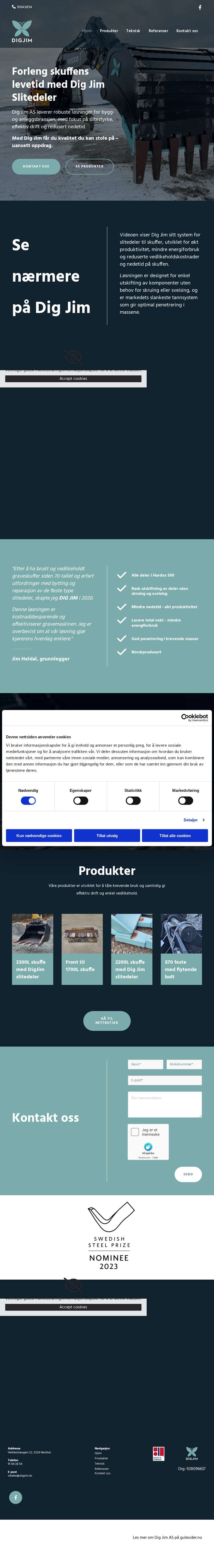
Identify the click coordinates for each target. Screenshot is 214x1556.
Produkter (109, 31)
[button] (36, 167)
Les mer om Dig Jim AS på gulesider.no (167, 1537)
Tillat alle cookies (175, 835)
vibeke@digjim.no (20, 1475)
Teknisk (133, 31)
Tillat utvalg (107, 835)
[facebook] (200, 7)
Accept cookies (73, 378)
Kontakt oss (187, 31)
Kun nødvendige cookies (39, 835)
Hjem (87, 31)
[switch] (80, 801)
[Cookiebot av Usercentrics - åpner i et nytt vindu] (185, 718)
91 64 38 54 (15, 1464)
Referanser (158, 31)
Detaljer (191, 820)
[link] (73, 357)
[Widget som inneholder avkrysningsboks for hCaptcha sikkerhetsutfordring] (148, 1142)
